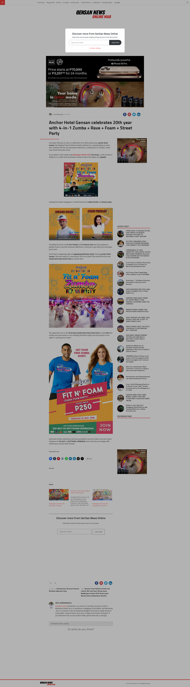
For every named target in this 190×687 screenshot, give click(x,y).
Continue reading (95, 48)
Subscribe (115, 42)
